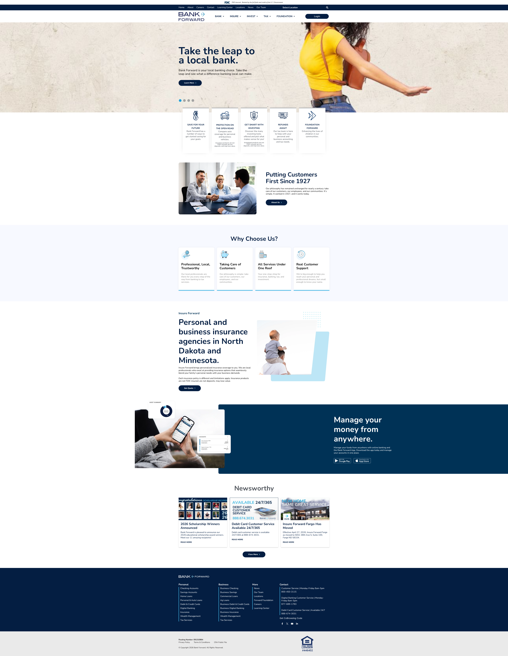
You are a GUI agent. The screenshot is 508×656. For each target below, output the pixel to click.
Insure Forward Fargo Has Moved (302, 526)
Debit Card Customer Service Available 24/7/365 (253, 526)
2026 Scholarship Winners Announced (200, 526)
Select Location (290, 7)
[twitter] (287, 624)
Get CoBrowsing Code (291, 618)
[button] (327, 7)
